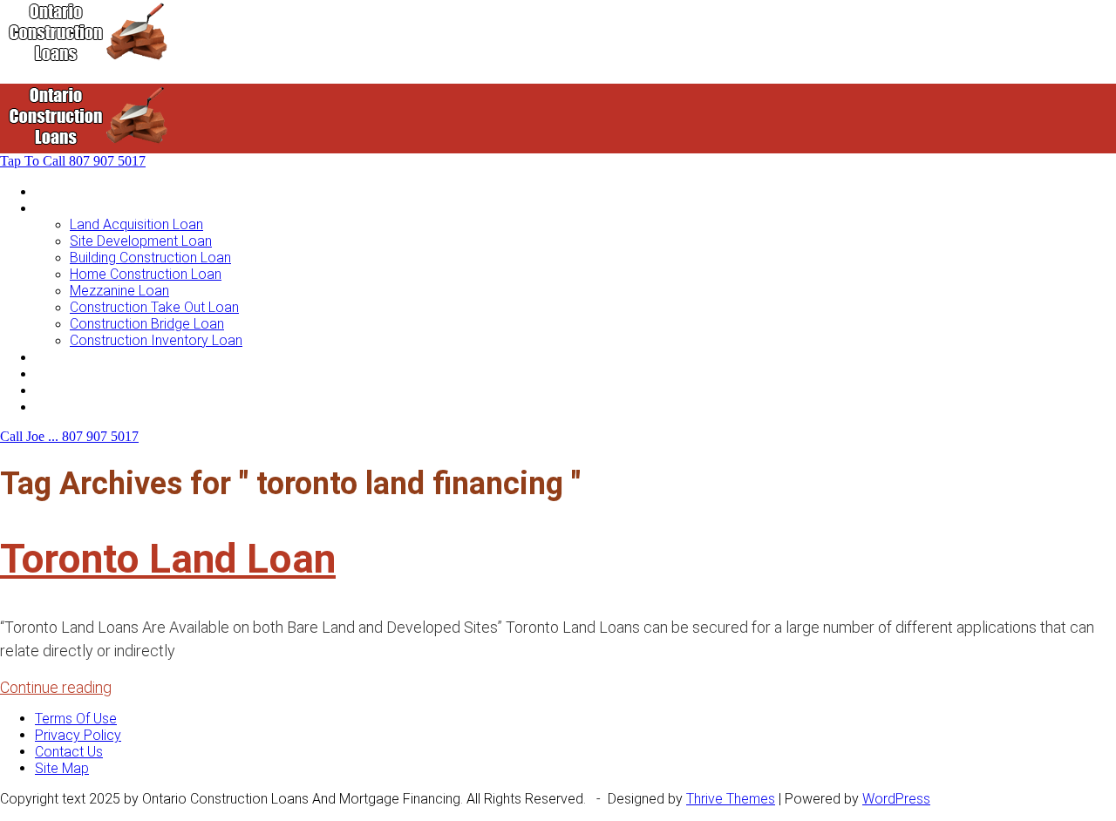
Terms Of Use (76, 718)
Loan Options (75, 357)
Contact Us (69, 406)
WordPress (896, 798)
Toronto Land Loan (168, 558)
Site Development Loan (141, 241)
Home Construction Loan (145, 274)
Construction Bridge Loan (147, 324)
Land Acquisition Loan (136, 224)
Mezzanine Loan (119, 290)
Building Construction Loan (150, 257)
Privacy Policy (78, 735)
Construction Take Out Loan (154, 307)
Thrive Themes (730, 798)
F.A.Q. (51, 390)
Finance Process (86, 373)
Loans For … (71, 208)
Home (53, 191)
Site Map (62, 768)
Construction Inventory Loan (156, 340)
